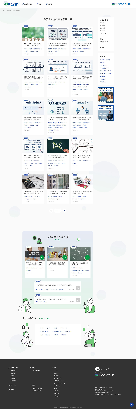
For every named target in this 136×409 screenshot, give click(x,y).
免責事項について (37, 390)
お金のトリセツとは (37, 388)
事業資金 (102, 30)
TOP (4, 10)
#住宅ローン (68, 331)
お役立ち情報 (28, 4)
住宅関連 (102, 25)
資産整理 (102, 28)
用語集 (50, 4)
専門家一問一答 (104, 41)
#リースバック (63, 328)
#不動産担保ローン (44, 331)
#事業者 (48, 328)
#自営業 (55, 328)
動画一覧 (13, 385)
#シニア (42, 328)
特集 (40, 4)
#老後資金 (47, 335)
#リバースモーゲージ (57, 331)
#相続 (41, 335)
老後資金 (102, 22)
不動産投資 (103, 33)
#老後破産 (55, 335)
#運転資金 (63, 335)
